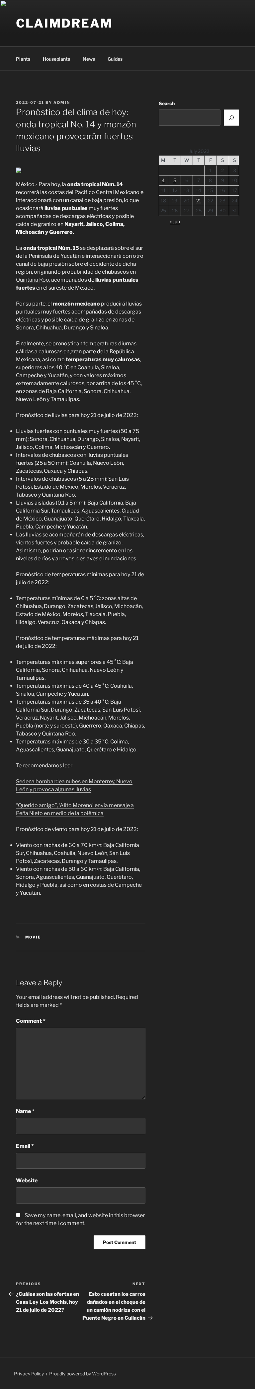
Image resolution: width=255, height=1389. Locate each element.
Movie (33, 937)
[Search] (231, 117)
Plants (23, 59)
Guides (115, 59)
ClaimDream (64, 23)
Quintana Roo (32, 280)
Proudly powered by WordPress (82, 1373)
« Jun (175, 221)
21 (198, 200)
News (89, 59)
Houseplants (56, 59)
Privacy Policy (29, 1373)
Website (27, 1180)
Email (25, 1146)
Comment (30, 1021)
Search (167, 103)
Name (25, 1111)
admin (61, 102)
